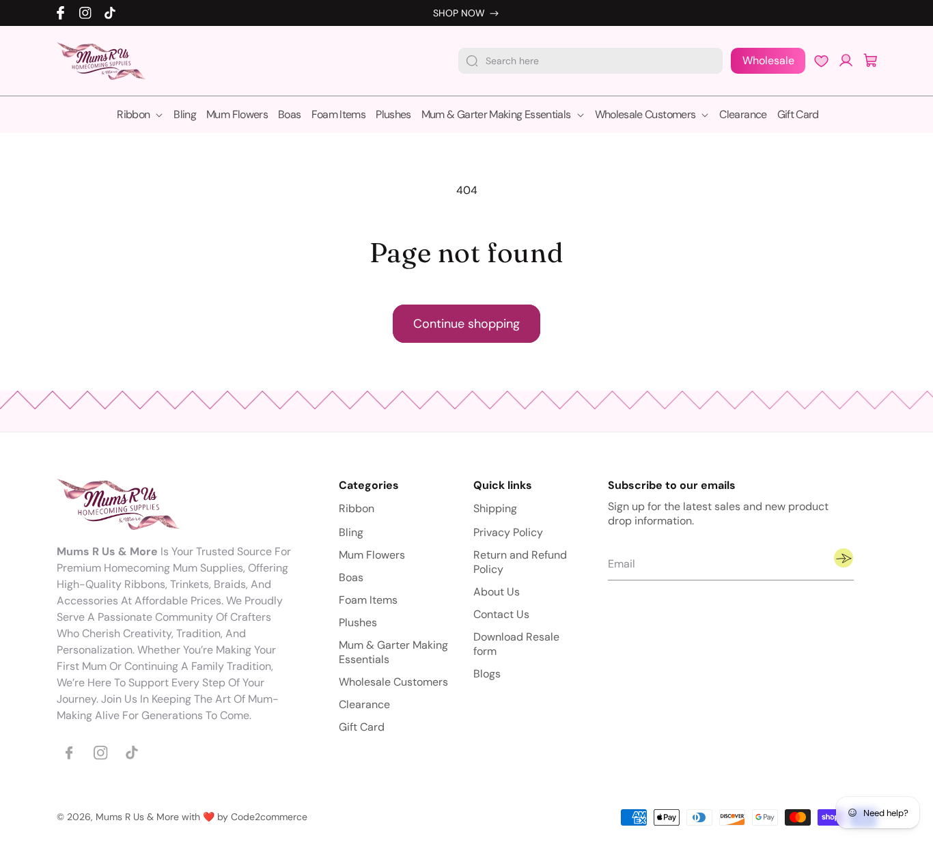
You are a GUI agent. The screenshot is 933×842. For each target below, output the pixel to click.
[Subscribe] (843, 558)
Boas (351, 578)
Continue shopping (466, 323)
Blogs (487, 674)
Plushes (358, 623)
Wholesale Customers (393, 682)
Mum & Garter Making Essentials (393, 652)
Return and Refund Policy (520, 562)
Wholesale (768, 60)
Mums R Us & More (137, 817)
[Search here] (472, 60)
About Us (496, 592)
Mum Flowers (372, 555)
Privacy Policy (508, 533)
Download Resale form (516, 644)
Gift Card (362, 727)
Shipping (495, 509)
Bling (351, 533)
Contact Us (501, 615)
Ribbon (356, 509)
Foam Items (368, 600)
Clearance (364, 705)
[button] (871, 61)
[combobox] (590, 60)
